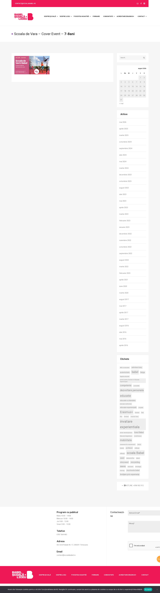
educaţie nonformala (126, 404)
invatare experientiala (130, 424)
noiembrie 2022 (125, 240)
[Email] (137, 3)
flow (142, 412)
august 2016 (124, 326)
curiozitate (136, 386)
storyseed (124, 462)
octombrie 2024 (125, 142)
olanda (122, 448)
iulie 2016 (122, 332)
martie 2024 (123, 168)
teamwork (130, 466)
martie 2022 (123, 267)
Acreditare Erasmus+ (127, 575)
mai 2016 (122, 339)
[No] (157, 589)
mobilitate (126, 440)
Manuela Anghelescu (126, 436)
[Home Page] (22, 575)
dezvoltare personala (132, 390)
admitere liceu (137, 367)
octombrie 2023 (125, 181)
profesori (129, 448)
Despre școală (45, 575)
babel (135, 372)
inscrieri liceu (134, 416)
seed (122, 458)
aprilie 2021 (123, 280)
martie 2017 (123, 319)
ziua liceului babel (133, 470)
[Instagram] (144, 3)
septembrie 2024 (125, 148)
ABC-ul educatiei (124, 367)
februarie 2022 (124, 273)
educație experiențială (128, 407)
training (122, 470)
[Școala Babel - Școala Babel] (24, 16)
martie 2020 (123, 293)
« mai (121, 103)
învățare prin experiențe (129, 474)
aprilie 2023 (123, 207)
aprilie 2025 (123, 129)
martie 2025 (123, 135)
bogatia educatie (124, 376)
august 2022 (124, 260)
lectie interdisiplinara (126, 432)
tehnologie (138, 466)
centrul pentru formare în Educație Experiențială (129, 380)
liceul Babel (139, 432)
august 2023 (124, 188)
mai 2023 (122, 201)
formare (126, 416)
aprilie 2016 (123, 345)
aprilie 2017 (123, 313)
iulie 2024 (122, 155)
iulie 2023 (122, 194)
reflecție (122, 453)
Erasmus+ (126, 412)
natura (139, 444)
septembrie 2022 (125, 253)
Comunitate (109, 575)
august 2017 (124, 299)
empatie (141, 407)
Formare (95, 575)
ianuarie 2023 (124, 227)
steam (138, 458)
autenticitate (125, 372)
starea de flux (130, 458)
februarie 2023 (124, 221)
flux (121, 416)
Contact (145, 575)
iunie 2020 (123, 286)
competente (125, 385)
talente (123, 466)
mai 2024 (122, 162)
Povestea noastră (79, 575)
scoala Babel (135, 453)
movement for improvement (127, 444)
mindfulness (137, 436)
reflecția (137, 448)
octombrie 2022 (125, 247)
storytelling (135, 462)
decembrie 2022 (125, 234)
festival (137, 412)
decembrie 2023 (125, 175)
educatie (125, 395)
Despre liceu (61, 575)
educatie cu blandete (128, 400)
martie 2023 (123, 214)
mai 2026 (122, 122)
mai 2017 (122, 306)
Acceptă (148, 589)
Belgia (142, 372)
